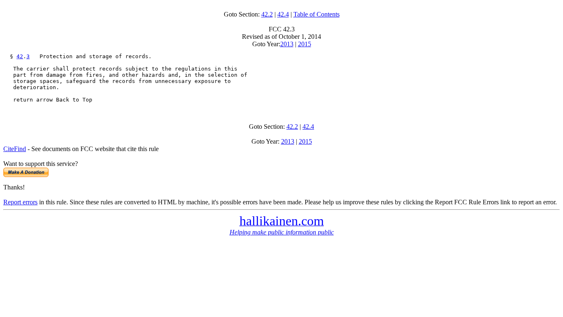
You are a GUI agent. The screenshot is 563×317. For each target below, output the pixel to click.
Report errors (20, 202)
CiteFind (14, 148)
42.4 (283, 14)
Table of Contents (316, 14)
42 (19, 56)
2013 (286, 43)
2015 (304, 43)
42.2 (267, 14)
